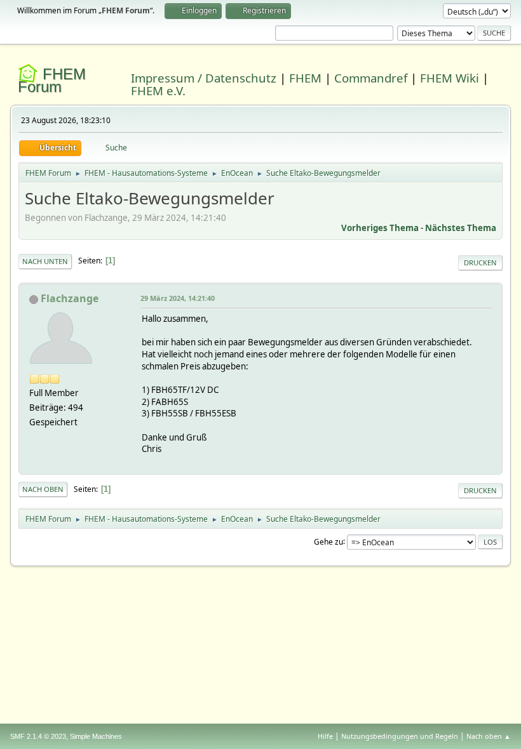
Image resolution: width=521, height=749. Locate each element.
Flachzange (69, 298)
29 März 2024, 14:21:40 (177, 298)
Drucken (480, 262)
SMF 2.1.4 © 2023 (38, 736)
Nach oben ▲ (488, 736)
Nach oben (43, 489)
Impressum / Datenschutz (203, 78)
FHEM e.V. (158, 90)
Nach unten (45, 261)
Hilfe (325, 736)
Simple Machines (96, 736)
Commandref (370, 78)
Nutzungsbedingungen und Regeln (399, 736)
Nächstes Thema (460, 228)
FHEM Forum (52, 80)
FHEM (305, 78)
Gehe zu (328, 541)
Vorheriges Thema (380, 228)
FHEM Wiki (449, 78)
